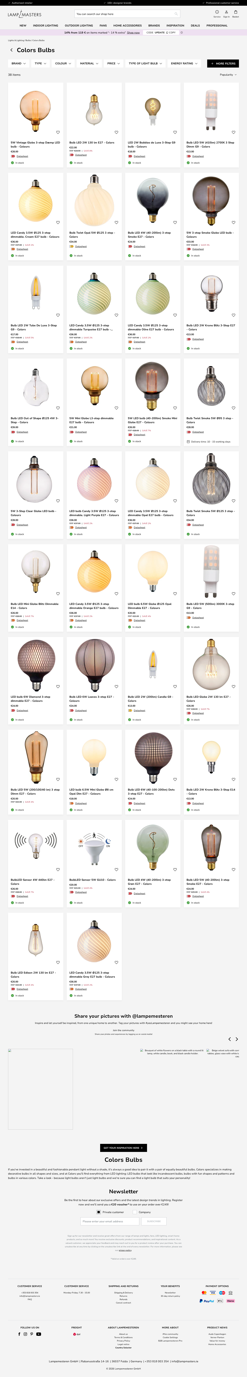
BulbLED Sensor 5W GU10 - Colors (92, 880)
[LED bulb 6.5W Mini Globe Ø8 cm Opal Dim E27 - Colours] (94, 772)
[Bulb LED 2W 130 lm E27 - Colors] (94, 125)
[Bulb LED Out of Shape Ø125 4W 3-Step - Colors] (35, 402)
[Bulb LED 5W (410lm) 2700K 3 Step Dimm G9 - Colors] (211, 125)
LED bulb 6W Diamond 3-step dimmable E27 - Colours (30, 699)
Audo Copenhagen (217, 1334)
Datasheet (22, 156)
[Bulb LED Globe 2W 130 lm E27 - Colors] (211, 681)
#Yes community (170, 1334)
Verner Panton (217, 1337)
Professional (217, 25)
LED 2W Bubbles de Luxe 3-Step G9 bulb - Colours (151, 144)
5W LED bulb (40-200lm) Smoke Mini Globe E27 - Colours (152, 420)
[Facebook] (19, 1334)
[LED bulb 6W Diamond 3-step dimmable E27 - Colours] (35, 681)
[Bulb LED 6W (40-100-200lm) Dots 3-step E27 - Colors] (152, 772)
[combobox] (127, 14)
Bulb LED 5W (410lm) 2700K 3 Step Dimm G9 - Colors (210, 144)
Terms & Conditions (123, 1337)
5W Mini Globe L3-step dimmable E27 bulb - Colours (91, 420)
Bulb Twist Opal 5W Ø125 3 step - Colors (92, 234)
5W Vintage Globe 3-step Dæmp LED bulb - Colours (35, 144)
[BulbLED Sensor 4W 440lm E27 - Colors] (35, 863)
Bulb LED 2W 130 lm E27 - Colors (91, 142)
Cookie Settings (170, 1337)
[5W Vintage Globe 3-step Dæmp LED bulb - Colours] (35, 125)
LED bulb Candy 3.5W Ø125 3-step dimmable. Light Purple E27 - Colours (94, 513)
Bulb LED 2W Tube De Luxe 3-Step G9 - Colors (34, 327)
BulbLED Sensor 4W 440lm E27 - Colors (33, 882)
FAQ (30, 1299)
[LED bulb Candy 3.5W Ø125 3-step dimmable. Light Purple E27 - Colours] (94, 495)
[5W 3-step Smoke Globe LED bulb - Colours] (211, 216)
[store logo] (24, 14)
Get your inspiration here (121, 1147)
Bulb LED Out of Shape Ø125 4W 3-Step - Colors (34, 420)
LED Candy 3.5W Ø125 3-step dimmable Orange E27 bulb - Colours (93, 606)
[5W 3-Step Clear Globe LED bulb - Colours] (35, 495)
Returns (123, 1296)
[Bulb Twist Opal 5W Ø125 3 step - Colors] (94, 216)
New (23, 25)
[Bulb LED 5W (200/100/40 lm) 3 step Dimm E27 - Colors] (35, 772)
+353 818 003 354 (29, 1292)
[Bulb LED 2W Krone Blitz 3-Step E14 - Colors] (211, 772)
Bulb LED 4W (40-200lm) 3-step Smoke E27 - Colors (149, 234)
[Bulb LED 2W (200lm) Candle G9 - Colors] (152, 681)
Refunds (123, 1299)
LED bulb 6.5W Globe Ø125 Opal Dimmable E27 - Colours (149, 606)
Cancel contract (123, 1302)
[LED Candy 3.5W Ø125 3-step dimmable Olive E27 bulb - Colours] (152, 309)
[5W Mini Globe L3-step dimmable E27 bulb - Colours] (94, 402)
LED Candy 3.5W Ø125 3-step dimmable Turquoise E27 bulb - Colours (90, 327)
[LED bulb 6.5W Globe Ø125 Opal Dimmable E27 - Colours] (152, 588)
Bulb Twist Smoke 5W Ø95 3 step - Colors (210, 420)
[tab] (18, 63)
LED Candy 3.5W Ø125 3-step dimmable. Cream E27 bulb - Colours (35, 234)
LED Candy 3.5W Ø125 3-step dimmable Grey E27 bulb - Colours (92, 974)
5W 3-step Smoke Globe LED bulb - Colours (210, 234)
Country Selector (123, 1347)
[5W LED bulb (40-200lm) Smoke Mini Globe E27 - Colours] (152, 402)
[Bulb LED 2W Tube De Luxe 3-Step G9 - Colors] (35, 309)
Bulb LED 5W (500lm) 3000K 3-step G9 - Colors (210, 606)
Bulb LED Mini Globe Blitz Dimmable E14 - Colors (34, 606)
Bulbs (28, 40)
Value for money (217, 1340)
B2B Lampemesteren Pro (170, 1340)
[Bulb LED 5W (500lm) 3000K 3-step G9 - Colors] (211, 588)
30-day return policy (170, 1296)
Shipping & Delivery (123, 1292)
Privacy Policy (123, 1340)
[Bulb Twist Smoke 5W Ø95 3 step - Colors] (211, 402)
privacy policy (125, 1250)
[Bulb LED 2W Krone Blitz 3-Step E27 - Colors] (211, 309)
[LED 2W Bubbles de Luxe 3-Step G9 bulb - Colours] (152, 125)
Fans (103, 25)
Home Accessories (217, 1344)
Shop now (133, 32)
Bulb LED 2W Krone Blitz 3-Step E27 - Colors (211, 327)
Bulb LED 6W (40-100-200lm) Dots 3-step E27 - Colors (151, 791)
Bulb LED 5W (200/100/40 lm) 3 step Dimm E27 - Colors (35, 791)
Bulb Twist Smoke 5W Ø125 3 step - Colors (211, 513)
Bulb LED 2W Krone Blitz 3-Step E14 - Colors (211, 791)
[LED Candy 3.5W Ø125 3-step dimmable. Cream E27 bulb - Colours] (35, 216)
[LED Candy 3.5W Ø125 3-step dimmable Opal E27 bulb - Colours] (152, 495)
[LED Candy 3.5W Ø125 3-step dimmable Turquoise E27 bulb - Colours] (94, 309)
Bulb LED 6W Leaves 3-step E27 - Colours (91, 699)
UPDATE (161, 32)
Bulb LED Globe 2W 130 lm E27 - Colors (209, 699)
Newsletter (170, 1292)
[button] (58, 132)
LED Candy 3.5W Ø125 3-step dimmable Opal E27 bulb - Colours (150, 513)
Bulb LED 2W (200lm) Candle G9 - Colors (150, 699)
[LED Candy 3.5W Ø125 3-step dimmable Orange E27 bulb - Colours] (94, 588)
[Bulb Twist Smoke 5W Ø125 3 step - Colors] (211, 495)
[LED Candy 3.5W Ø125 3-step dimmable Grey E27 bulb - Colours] (94, 956)
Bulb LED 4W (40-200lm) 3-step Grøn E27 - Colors (149, 882)
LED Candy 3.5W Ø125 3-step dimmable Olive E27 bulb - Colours (151, 327)
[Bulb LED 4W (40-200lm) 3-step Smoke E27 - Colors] (152, 216)
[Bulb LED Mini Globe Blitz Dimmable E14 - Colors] (35, 588)
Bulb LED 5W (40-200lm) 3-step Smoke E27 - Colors (208, 882)
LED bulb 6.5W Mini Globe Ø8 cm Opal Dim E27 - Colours (91, 791)
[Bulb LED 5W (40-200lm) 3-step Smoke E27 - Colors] (211, 863)
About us (123, 1334)
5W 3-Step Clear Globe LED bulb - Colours (33, 513)
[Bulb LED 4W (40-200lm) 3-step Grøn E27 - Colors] (152, 863)
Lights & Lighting (16, 40)
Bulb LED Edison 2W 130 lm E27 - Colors (33, 974)
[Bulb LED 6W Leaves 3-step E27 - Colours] (94, 681)
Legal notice (123, 1344)
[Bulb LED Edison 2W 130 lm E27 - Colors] (35, 956)
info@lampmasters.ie (29, 1296)
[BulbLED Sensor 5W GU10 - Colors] (94, 863)
